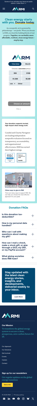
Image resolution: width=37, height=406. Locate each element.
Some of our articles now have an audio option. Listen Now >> (19, 2)
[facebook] (18, 398)
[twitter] (33, 398)
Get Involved (6, 353)
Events (4, 357)
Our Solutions (6, 350)
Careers (4, 360)
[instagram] (23, 398)
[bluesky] (28, 398)
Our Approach (6, 346)
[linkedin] (9, 398)
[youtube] (13, 398)
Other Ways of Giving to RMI (17, 186)
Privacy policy (19, 395)
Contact (4, 363)
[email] (4, 398)
